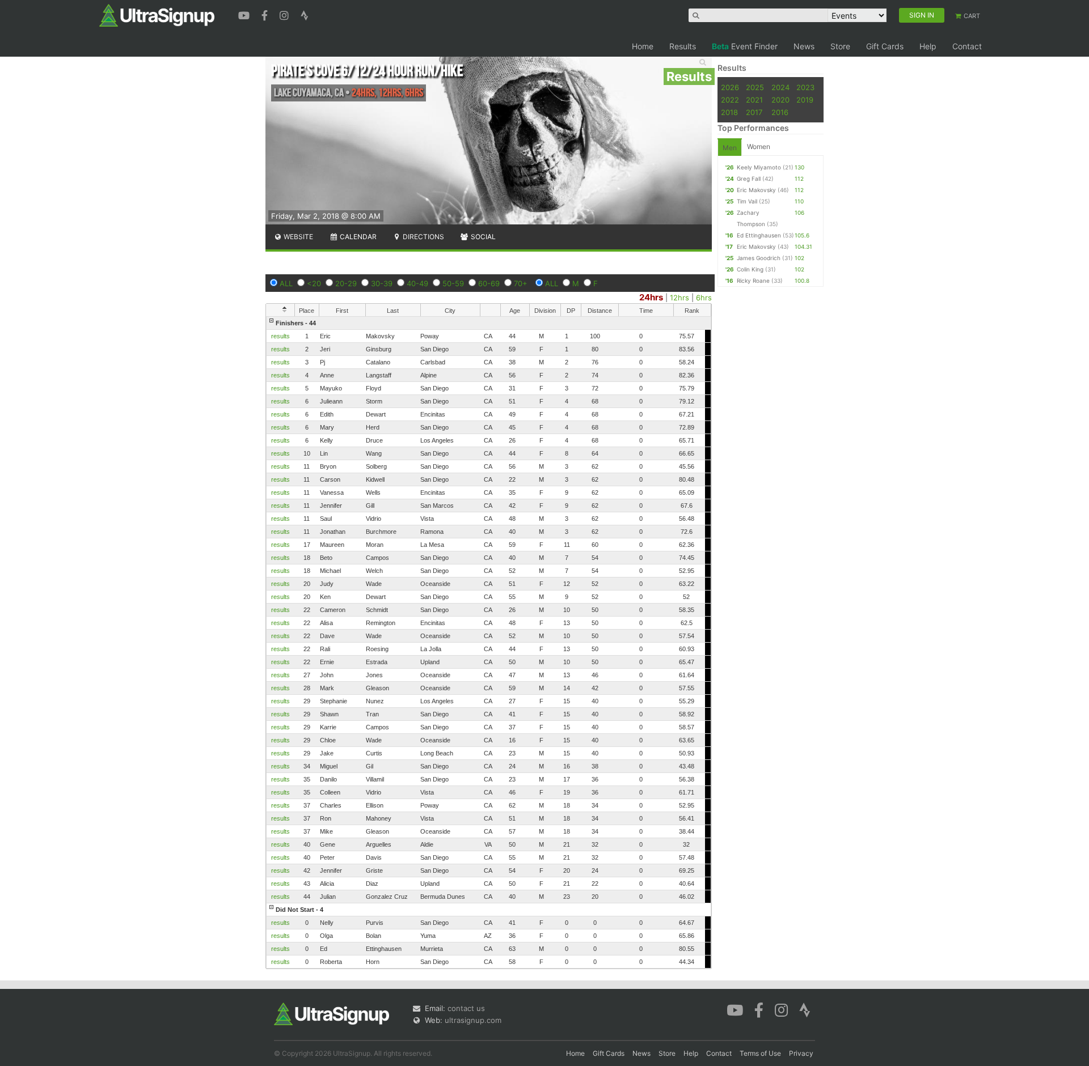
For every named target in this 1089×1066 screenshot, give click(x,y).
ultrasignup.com (473, 1020)
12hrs (679, 297)
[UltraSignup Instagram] (285, 14)
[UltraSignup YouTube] (245, 14)
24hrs (651, 297)
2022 (730, 99)
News (803, 46)
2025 (755, 87)
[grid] (488, 642)
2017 (754, 112)
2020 (780, 99)
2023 (805, 87)
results (280, 336)
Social (482, 236)
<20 (314, 283)
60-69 (489, 283)
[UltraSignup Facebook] (266, 14)
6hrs (704, 297)
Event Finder (745, 46)
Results (682, 46)
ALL (286, 283)
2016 (779, 112)
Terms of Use (760, 1053)
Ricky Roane (753, 280)
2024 (780, 87)
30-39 (381, 283)
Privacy (801, 1053)
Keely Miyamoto (759, 167)
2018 (729, 112)
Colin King (750, 269)
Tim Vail (747, 201)
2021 (754, 99)
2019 (804, 99)
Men (730, 147)
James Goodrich (758, 257)
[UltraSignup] (156, 14)
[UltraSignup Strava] (304, 14)
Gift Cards (885, 46)
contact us (466, 1008)
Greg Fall (749, 178)
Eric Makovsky (756, 189)
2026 (730, 87)
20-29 (346, 283)
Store (840, 46)
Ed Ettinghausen (759, 235)
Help (927, 46)
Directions (422, 236)
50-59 (453, 283)
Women (758, 146)
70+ (520, 283)
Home (642, 46)
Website (297, 236)
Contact (967, 46)
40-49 (417, 283)
